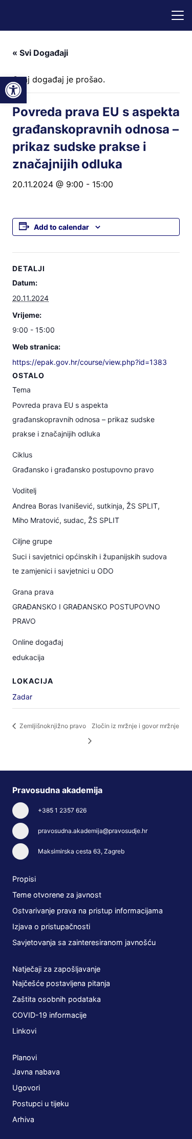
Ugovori (26, 1087)
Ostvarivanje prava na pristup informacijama (87, 910)
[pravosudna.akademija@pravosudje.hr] (25, 831)
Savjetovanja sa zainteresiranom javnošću (84, 942)
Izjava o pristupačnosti (51, 926)
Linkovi (24, 1030)
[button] (177, 15)
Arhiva (23, 1119)
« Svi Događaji (40, 53)
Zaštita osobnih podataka (56, 999)
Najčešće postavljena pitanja (61, 983)
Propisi (24, 878)
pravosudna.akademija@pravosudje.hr (92, 831)
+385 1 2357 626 (62, 810)
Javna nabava (36, 1071)
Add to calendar (61, 227)
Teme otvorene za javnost (56, 894)
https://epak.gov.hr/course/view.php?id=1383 (89, 362)
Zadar (22, 696)
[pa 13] (45, 15)
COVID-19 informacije (49, 1015)
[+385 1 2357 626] (25, 810)
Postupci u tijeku (40, 1103)
